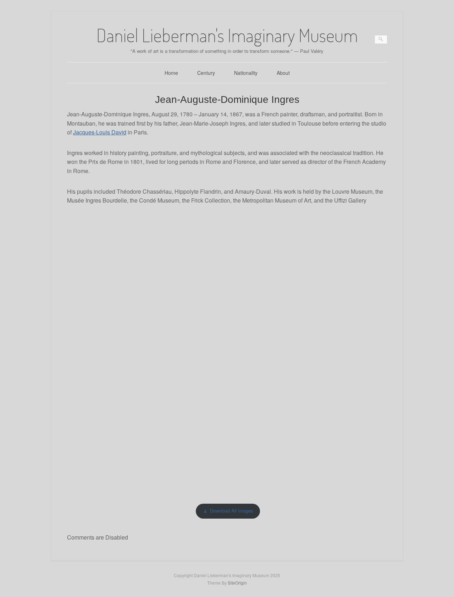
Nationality (246, 72)
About (283, 72)
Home (171, 72)
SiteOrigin (237, 583)
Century (206, 72)
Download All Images (231, 510)
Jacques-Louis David (99, 132)
